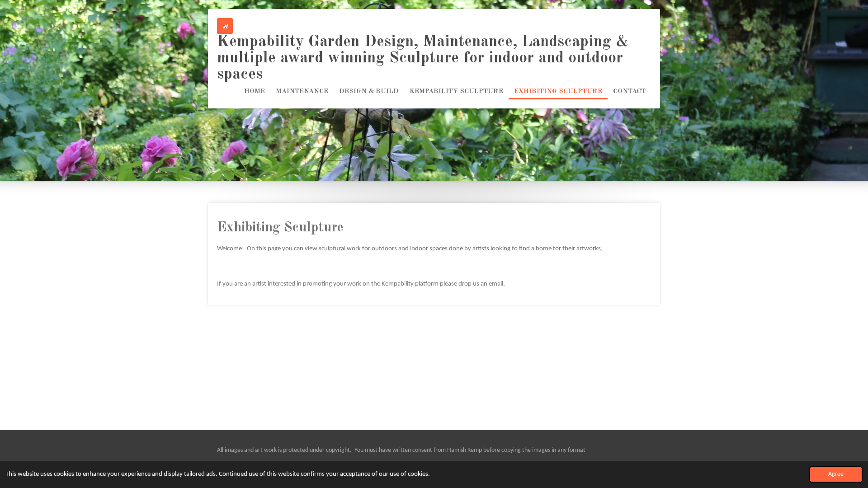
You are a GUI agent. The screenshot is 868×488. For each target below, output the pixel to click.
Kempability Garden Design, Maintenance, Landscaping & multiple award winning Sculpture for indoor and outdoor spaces (422, 58)
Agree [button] (836, 474)
